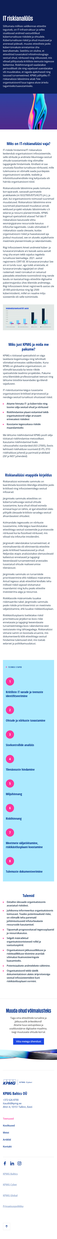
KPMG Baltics (10, 1174)
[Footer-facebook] (6, 1163)
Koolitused (9, 1125)
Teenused (8, 1118)
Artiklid (7, 1139)
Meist (6, 1132)
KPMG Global (10, 1195)
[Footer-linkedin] (14, 1163)
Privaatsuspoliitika (13, 1206)
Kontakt (7, 1146)
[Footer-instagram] (21, 1163)
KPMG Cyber (10, 1184)
